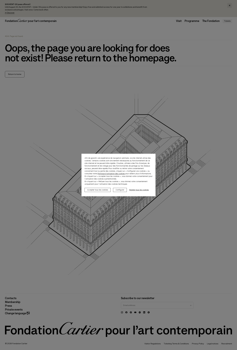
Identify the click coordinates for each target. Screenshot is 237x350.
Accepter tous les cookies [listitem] (97, 190)
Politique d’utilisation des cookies (111, 174)
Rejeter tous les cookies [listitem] (139, 190)
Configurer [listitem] (120, 190)
